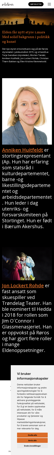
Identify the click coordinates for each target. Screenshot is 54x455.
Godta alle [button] (32, 435)
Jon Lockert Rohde (23, 285)
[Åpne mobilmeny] (49, 4)
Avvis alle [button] (32, 440)
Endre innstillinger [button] (32, 446)
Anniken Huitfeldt (22, 150)
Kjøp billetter (35, 4)
